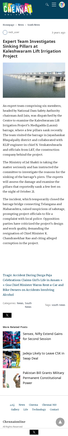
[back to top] (60, 422)
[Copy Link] (22, 253)
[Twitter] (11, 253)
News (21, 25)
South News (34, 25)
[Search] (46, 4)
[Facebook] (5, 253)
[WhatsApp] (17, 253)
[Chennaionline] (17, 14)
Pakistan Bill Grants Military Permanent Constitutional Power (43, 378)
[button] (7, 315)
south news (58, 305)
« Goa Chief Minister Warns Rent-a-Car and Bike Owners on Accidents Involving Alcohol (33, 289)
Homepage (8, 25)
